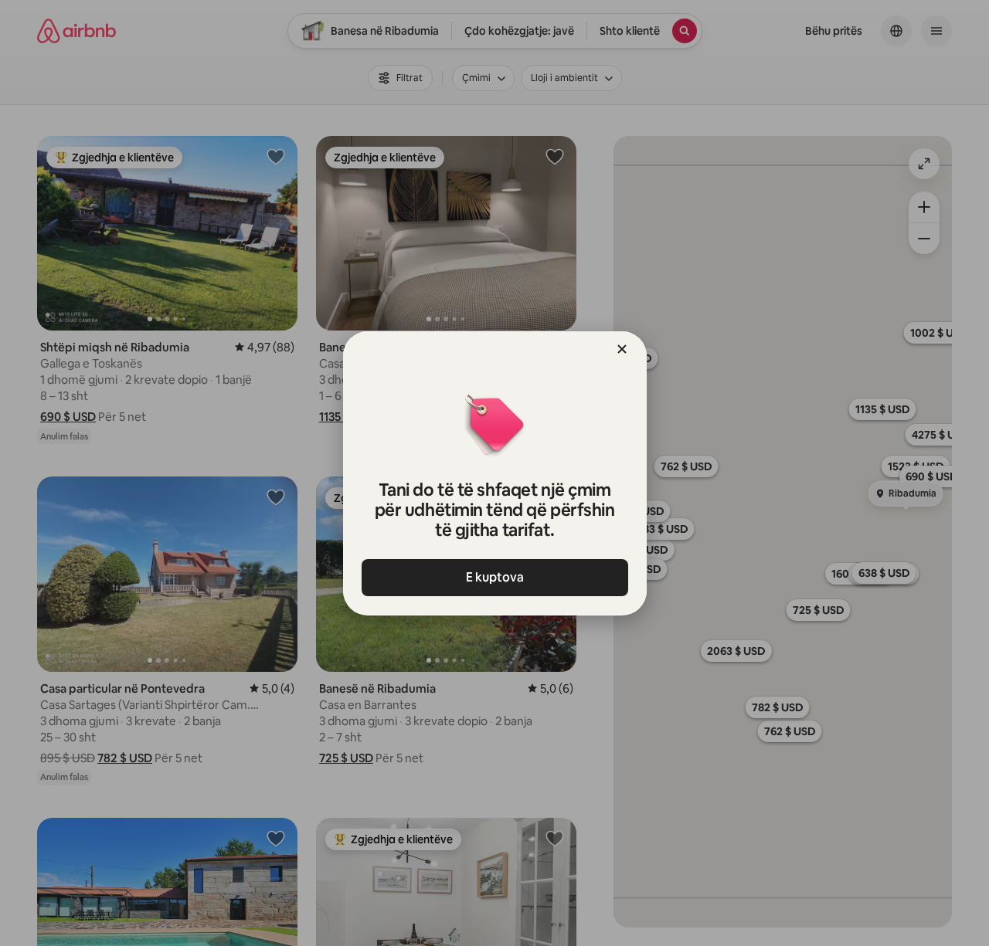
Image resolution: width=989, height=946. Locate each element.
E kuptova (495, 577)
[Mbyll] (622, 349)
